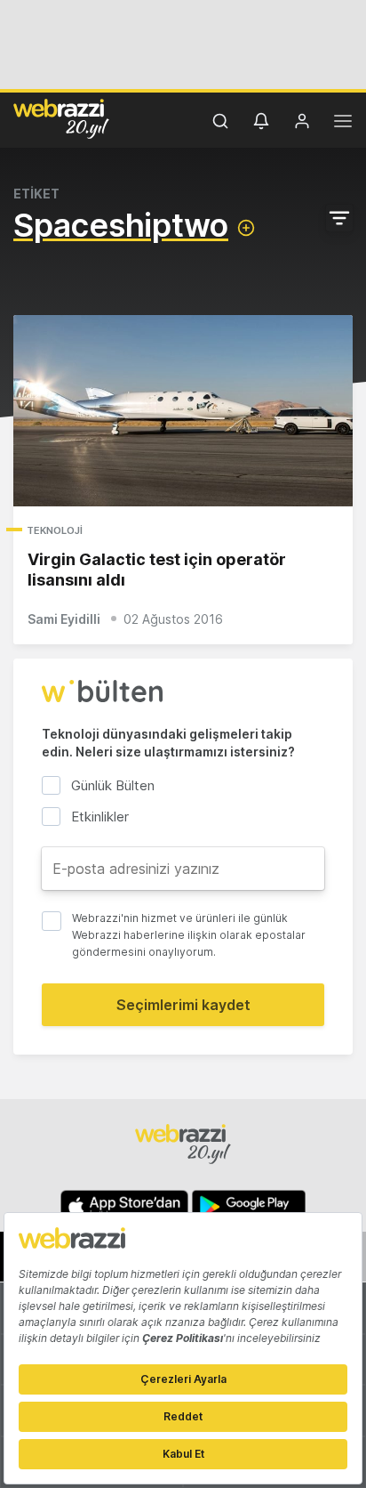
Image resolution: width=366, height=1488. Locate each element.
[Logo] (61, 118)
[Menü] (343, 124)
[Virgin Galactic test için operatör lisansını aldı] (183, 410)
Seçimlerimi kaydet (183, 1005)
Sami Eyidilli (64, 619)
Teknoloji (55, 530)
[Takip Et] (246, 228)
